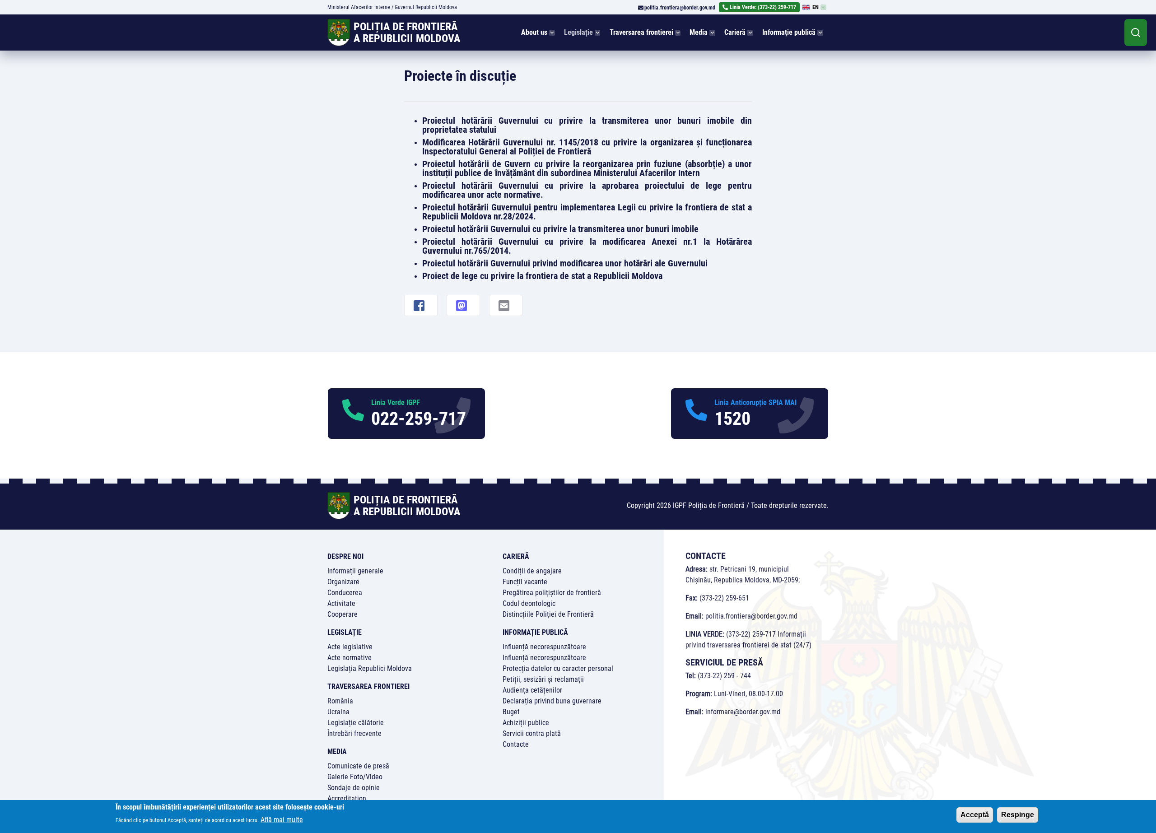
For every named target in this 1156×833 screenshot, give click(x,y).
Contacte (516, 744)
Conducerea (344, 592)
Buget (511, 711)
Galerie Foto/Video (354, 777)
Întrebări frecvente (354, 733)
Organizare (343, 581)
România (340, 701)
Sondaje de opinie (353, 787)
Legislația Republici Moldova (369, 668)
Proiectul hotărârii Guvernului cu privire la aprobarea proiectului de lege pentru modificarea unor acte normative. (587, 190)
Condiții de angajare (532, 571)
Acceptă (974, 815)
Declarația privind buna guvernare (552, 701)
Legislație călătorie (355, 722)
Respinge (1017, 815)
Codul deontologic (529, 603)
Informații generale (355, 571)
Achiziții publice (526, 722)
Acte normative (349, 657)
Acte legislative (350, 646)
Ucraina (338, 711)
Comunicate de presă (358, 766)
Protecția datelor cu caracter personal (558, 668)
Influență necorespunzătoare (544, 646)
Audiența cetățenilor (532, 690)
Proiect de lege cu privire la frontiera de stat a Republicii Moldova (542, 275)
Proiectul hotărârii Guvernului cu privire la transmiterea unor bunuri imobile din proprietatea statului (587, 125)
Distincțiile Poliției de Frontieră (548, 614)
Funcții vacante (525, 581)
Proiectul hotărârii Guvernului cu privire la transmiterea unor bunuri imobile (560, 228)
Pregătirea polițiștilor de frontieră (552, 592)
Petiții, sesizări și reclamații (543, 679)
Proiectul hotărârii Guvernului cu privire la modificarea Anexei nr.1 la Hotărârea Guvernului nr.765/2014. (587, 246)
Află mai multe (282, 819)
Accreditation (346, 798)
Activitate (341, 603)
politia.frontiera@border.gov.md (679, 8)
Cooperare (342, 614)
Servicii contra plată (532, 733)
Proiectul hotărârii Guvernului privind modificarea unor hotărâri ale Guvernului (565, 263)
